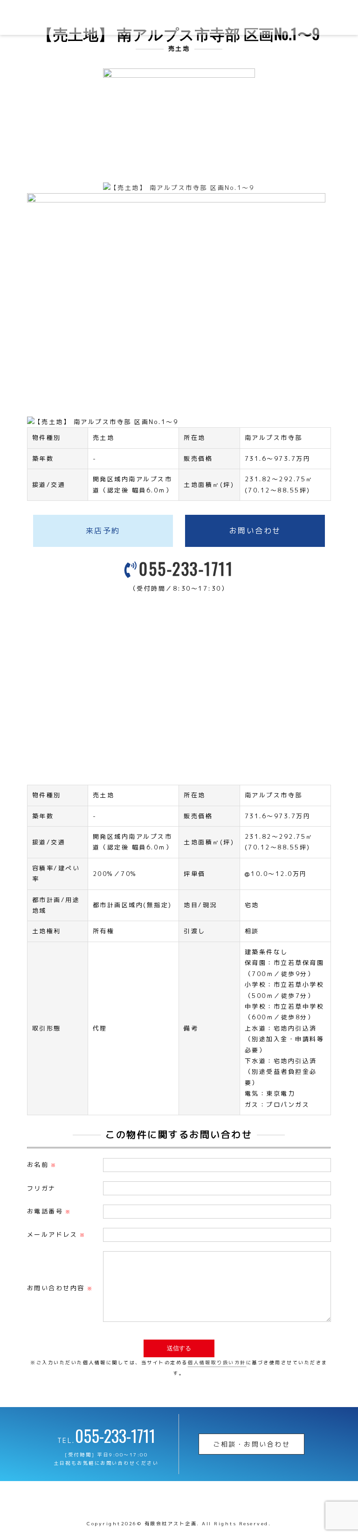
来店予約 (103, 530)
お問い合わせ (255, 530)
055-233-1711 (186, 568)
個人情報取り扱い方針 (217, 1362)
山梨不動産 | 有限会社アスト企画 (67, 17)
